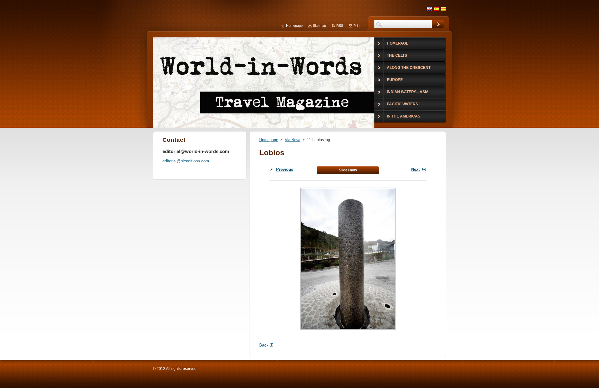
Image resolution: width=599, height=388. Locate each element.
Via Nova (292, 140)
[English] (429, 8)
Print (356, 25)
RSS (339, 25)
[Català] (443, 8)
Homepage (268, 140)
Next (415, 169)
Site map (319, 25)
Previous (284, 169)
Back (264, 345)
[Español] (436, 8)
